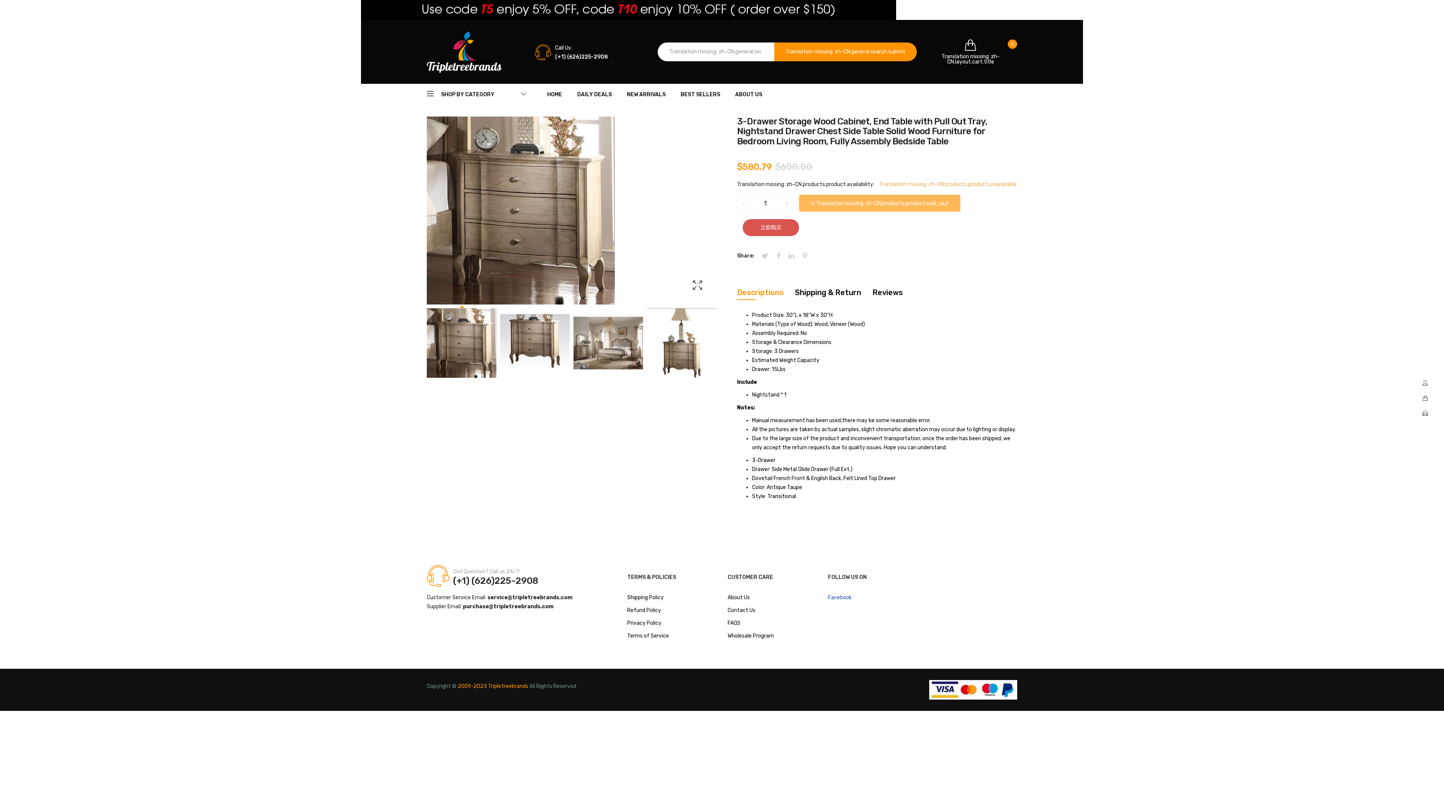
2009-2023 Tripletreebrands (493, 686)
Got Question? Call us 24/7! (486, 571)
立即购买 (770, 227)
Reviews (887, 292)
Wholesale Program (751, 636)
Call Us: (563, 48)
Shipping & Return (828, 292)
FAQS (734, 623)
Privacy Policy (644, 623)
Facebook (840, 597)
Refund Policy (644, 610)
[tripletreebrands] (464, 52)
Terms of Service (648, 636)
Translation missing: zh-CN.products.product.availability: (805, 184)
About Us (739, 597)
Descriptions (760, 292)
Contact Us (741, 610)
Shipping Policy (645, 597)
